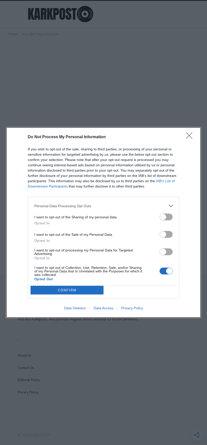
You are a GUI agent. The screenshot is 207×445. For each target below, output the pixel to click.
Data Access (103, 308)
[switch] (166, 217)
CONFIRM (67, 290)
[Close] (191, 137)
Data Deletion (75, 308)
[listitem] (103, 205)
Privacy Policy (132, 308)
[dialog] (103, 222)
